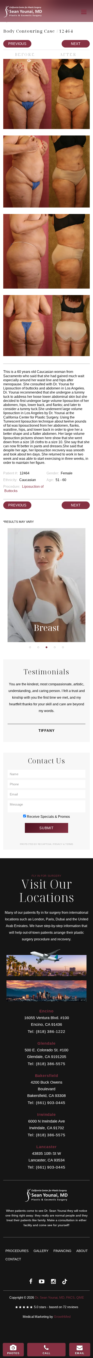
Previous (17, 44)
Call (47, 1353)
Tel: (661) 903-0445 (46, 1103)
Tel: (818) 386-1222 (46, 1032)
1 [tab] (30, 647)
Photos (13, 1353)
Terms (69, 844)
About (82, 1251)
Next (75, 44)
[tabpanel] (46, 585)
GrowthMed (62, 1316)
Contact (13, 1259)
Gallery (41, 1251)
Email (79, 1353)
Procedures (17, 1251)
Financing (62, 1251)
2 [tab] (38, 647)
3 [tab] (46, 647)
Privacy (58, 844)
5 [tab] (63, 647)
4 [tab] (55, 647)
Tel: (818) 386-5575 (46, 1064)
